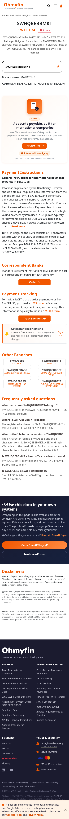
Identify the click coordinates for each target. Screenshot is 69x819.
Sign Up (6, 763)
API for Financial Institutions (17, 719)
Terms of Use (8, 782)
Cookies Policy (14, 814)
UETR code (37, 303)
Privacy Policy (35, 814)
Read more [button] (18, 226)
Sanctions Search (11, 710)
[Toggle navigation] (56, 6)
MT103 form (52, 311)
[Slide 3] (37, 392)
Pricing (5, 748)
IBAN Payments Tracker (14, 683)
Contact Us (7, 753)
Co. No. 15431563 (49, 746)
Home (5, 15)
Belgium (27, 15)
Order (33, 282)
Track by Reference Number (17, 678)
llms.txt (45, 535)
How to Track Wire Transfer (50, 696)
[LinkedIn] (3, 770)
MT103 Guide (43, 683)
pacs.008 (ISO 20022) (47, 706)
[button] (61, 6)
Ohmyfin (13, 4)
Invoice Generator (46, 719)
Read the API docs (35, 554)
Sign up (60, 334)
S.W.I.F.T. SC (57, 796)
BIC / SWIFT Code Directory (16, 696)
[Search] (48, 6)
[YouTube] (11, 770)
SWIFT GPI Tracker (46, 701)
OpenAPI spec (59, 535)
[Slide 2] (31, 392)
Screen (46, 30)
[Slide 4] (43, 392)
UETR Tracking (44, 678)
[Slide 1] (25, 392)
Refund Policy (22, 782)
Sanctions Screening (13, 715)
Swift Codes (15, 15)
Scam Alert (11, 758)
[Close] (65, 809)
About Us (7, 743)
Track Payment (33, 318)
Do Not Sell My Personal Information (18, 786)
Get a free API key (32, 545)
